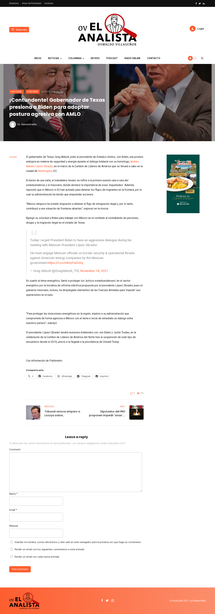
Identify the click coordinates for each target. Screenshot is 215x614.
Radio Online (132, 58)
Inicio (37, 58)
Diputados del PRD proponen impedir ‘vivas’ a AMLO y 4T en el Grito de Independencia (107, 413)
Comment (14, 449)
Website (13, 525)
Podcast (112, 58)
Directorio (14, 3)
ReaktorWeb (199, 600)
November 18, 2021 (94, 271)
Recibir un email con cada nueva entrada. (37, 556)
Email (13, 509)
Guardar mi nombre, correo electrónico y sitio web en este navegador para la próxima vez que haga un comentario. (78, 542)
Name (13, 493)
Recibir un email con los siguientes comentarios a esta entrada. (50, 549)
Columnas (75, 58)
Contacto (48, 3)
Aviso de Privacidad (31, 3)
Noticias (53, 58)
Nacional (16, 91)
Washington (45, 171)
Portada (32, 91)
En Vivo (95, 58)
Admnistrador (29, 124)
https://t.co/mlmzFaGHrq (65, 263)
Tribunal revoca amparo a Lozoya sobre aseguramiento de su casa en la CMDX (62, 413)
